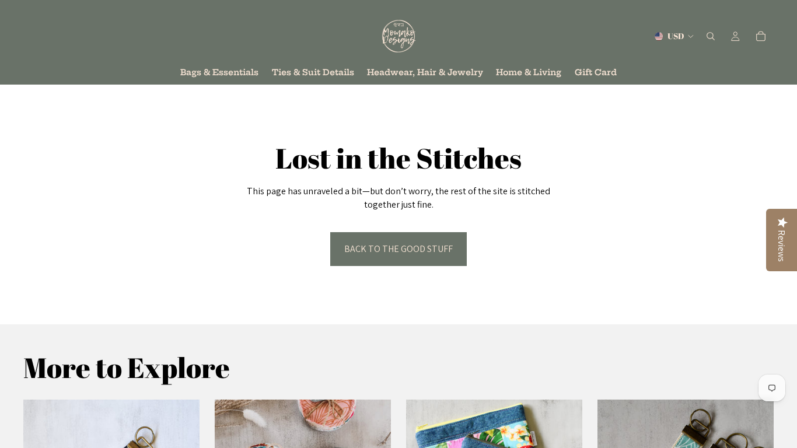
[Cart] (761, 36)
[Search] (710, 36)
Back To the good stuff (398, 249)
